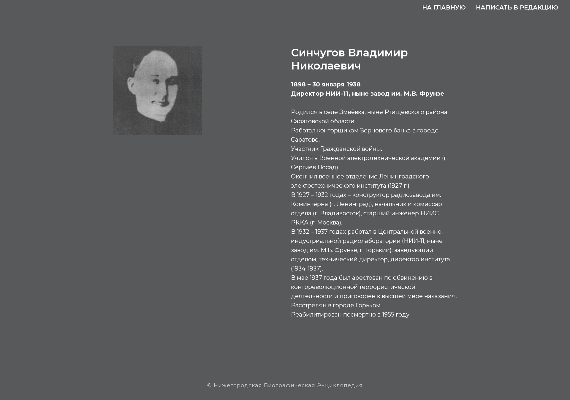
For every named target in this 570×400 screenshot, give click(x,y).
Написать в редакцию (517, 7)
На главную (444, 7)
